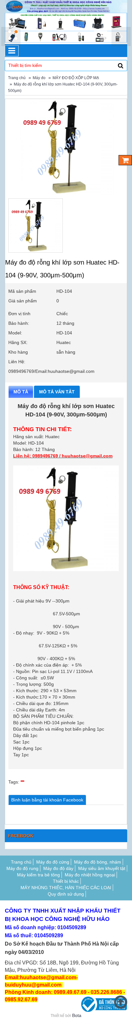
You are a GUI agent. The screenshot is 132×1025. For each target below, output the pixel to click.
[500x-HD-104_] (35, 225)
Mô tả (20, 391)
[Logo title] (66, 6)
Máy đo (39, 78)
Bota (76, 1015)
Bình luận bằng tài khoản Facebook (47, 799)
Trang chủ (17, 78)
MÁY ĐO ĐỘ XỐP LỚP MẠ (76, 78)
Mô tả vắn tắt (57, 391)
